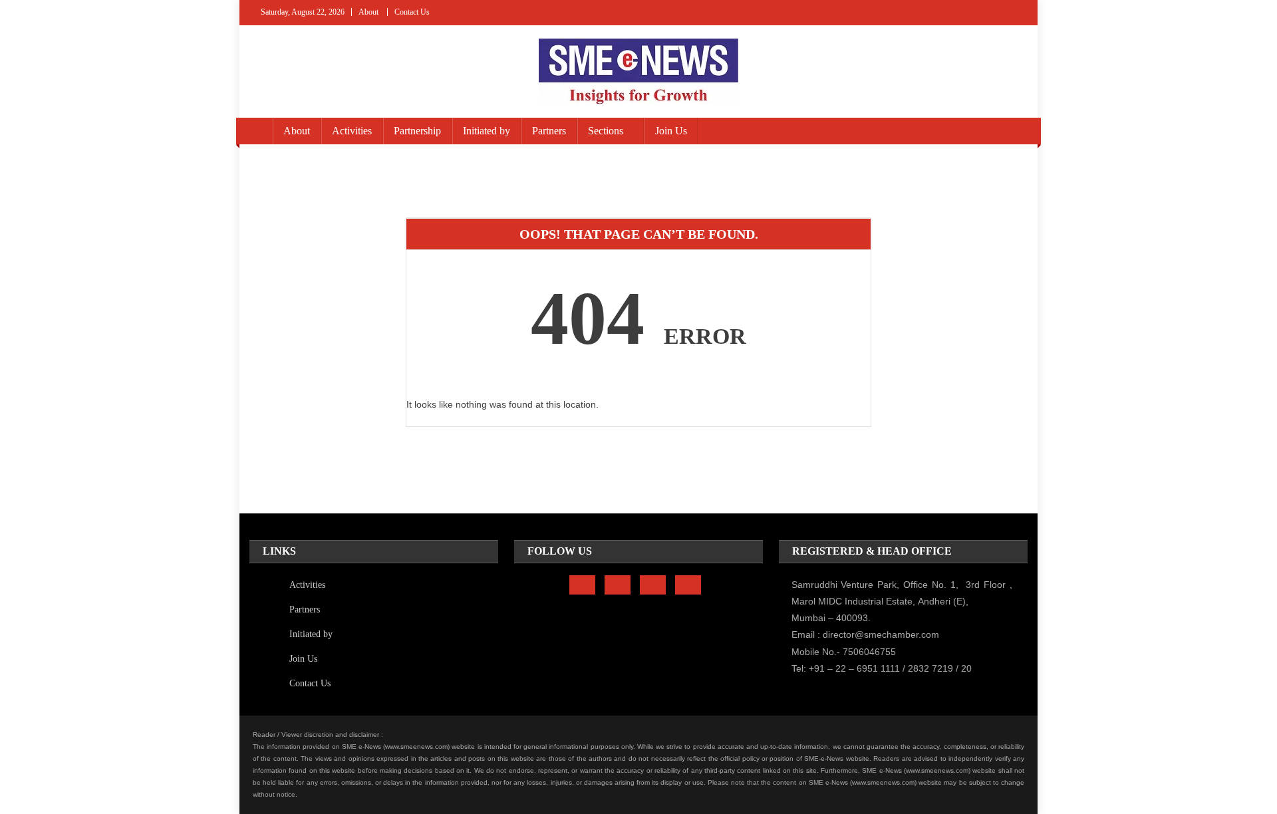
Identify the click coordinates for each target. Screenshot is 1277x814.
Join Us (671, 130)
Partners (549, 130)
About (368, 12)
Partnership (417, 130)
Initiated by (486, 130)
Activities (352, 130)
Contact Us (412, 12)
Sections (605, 130)
